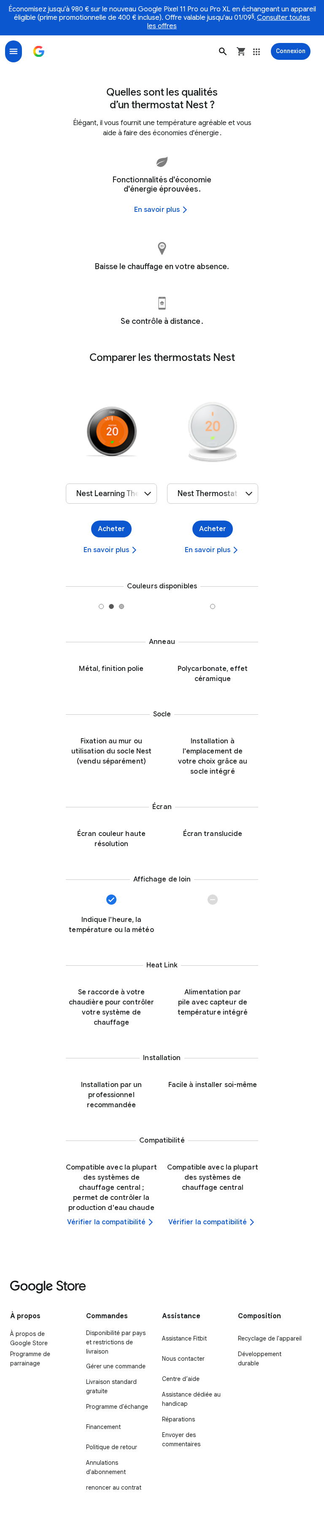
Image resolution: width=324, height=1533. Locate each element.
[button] (223, 51)
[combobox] (111, 493)
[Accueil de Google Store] (39, 51)
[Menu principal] (13, 51)
